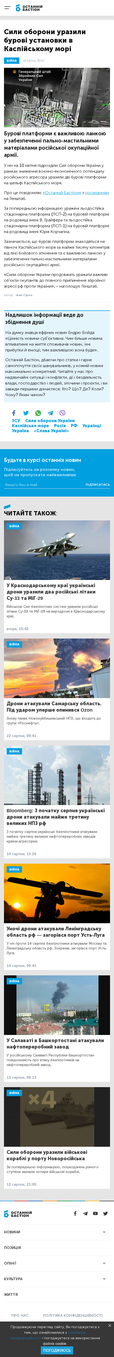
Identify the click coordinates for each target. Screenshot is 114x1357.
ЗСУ (16, 420)
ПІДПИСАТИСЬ (98, 484)
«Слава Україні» (51, 430)
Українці (91, 425)
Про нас (19, 1315)
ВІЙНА (12, 61)
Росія (60, 425)
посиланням (97, 192)
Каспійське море (30, 425)
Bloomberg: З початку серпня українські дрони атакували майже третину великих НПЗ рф (56, 817)
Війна (14, 526)
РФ (74, 425)
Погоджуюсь (57, 1350)
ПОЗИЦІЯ (12, 1248)
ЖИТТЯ (11, 1294)
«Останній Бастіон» (62, 192)
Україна (20, 430)
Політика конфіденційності (73, 1315)
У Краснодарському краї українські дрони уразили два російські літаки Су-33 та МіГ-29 (51, 592)
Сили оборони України (50, 420)
